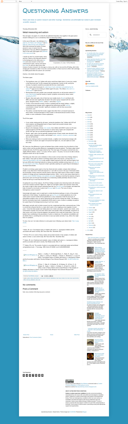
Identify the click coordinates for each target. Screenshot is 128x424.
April (90, 221)
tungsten (58, 101)
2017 (88, 128)
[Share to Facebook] (50, 276)
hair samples (47, 128)
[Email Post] (42, 275)
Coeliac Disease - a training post (100, 262)
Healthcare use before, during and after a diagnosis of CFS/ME (99, 290)
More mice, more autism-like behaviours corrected (95, 164)
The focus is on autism (94, 198)
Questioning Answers (55, 10)
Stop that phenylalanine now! (95, 161)
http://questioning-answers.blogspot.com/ (86, 386)
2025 (88, 117)
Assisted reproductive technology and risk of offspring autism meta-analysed (100, 316)
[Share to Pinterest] (52, 276)
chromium (65, 135)
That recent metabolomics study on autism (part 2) (96, 200)
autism (28, 278)
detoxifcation (36, 278)
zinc (39, 279)
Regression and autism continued (94, 168)
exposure (48, 278)
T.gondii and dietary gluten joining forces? (95, 146)
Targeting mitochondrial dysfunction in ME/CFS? (95, 151)
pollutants (33, 279)
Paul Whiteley (91, 83)
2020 (88, 121)
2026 (88, 115)
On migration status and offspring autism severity (100, 275)
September (91, 210)
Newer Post (26, 334)
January (91, 227)
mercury (68, 105)
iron (66, 278)
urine (37, 279)
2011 (88, 230)
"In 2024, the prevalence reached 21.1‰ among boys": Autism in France (95, 65)
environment (43, 278)
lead (63, 98)
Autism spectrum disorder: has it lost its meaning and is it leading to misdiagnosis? (96, 60)
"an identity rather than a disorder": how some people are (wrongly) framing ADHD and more (95, 54)
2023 (88, 119)
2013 (88, 137)
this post (50, 188)
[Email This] (45, 276)
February (91, 225)
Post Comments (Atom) (35, 337)
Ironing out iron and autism (95, 183)
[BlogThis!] (47, 276)
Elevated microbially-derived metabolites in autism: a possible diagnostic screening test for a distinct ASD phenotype (95, 75)
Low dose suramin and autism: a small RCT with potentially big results (95, 330)
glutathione (53, 278)
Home (51, 334)
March (90, 223)
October (91, 207)
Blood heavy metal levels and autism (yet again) (99, 355)
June (90, 216)
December (91, 141)
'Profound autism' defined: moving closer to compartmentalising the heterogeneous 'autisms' (95, 70)
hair (57, 278)
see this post (60, 186)
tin (48, 101)
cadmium (59, 135)
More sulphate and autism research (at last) (95, 204)
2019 (88, 124)
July (90, 214)
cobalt (54, 135)
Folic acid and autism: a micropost (96, 237)
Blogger (84, 412)
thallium (41, 101)
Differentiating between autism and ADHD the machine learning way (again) (100, 249)
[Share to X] (49, 276)
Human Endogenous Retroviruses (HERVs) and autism (95, 172)
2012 (88, 139)
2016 (88, 130)
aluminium (71, 135)
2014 (88, 135)
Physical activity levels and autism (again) (99, 341)
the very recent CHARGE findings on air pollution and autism (39, 176)
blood (32, 278)
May (90, 218)
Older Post (76, 334)
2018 (88, 126)
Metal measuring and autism (95, 149)
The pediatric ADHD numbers (95, 185)
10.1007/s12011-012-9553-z (30, 271)
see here (25, 65)
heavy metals (62, 278)
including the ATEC (31, 96)
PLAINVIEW (73, 412)
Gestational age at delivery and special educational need (95, 302)
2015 (88, 132)
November (91, 143)
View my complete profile (92, 86)
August (90, 212)
